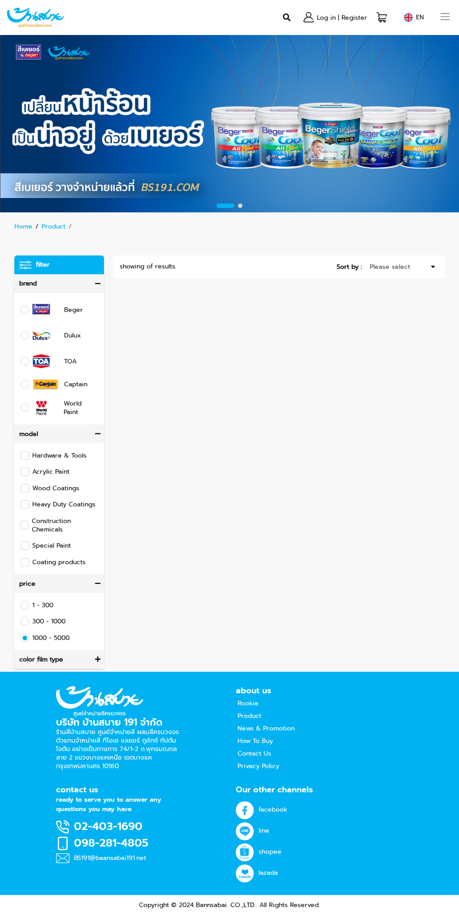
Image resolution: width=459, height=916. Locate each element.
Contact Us (254, 753)
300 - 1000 (48, 621)
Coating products (59, 562)
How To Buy (255, 741)
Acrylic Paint (50, 471)
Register (354, 17)
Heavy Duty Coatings (63, 504)
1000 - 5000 (50, 638)
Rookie (248, 703)
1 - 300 (42, 605)
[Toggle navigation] (445, 17)
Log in (326, 17)
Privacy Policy (258, 766)
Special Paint (51, 545)
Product (53, 226)
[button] (382, 17)
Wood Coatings (55, 488)
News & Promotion (266, 728)
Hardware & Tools (59, 455)
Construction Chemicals (51, 525)
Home (23, 226)
